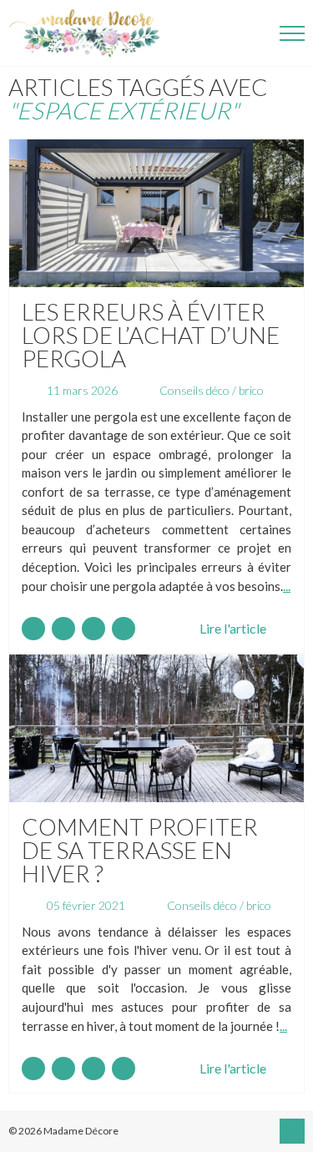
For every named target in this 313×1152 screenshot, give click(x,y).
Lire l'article (232, 628)
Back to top (292, 1131)
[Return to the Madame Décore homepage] (91, 33)
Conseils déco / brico (211, 390)
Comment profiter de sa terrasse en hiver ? (140, 849)
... (286, 586)
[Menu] (292, 33)
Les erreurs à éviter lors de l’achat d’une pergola (151, 334)
